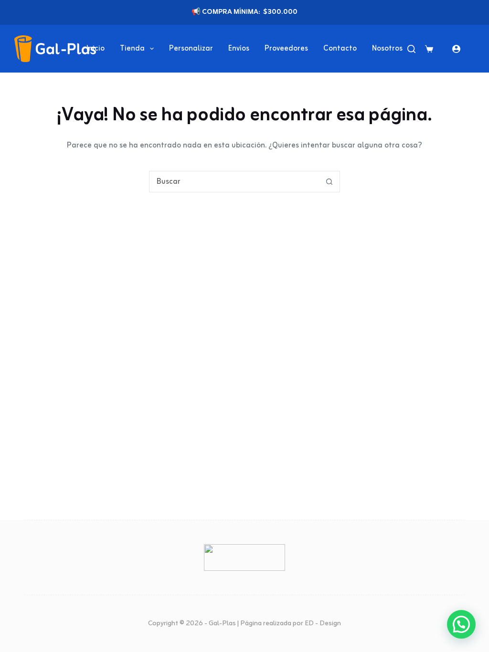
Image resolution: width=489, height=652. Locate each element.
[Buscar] (411, 49)
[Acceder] (456, 49)
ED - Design (323, 624)
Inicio (95, 48)
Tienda (132, 48)
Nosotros (387, 48)
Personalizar (191, 48)
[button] (461, 624)
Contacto (340, 48)
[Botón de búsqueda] (329, 181)
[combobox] (234, 181)
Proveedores (286, 48)
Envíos (238, 48)
